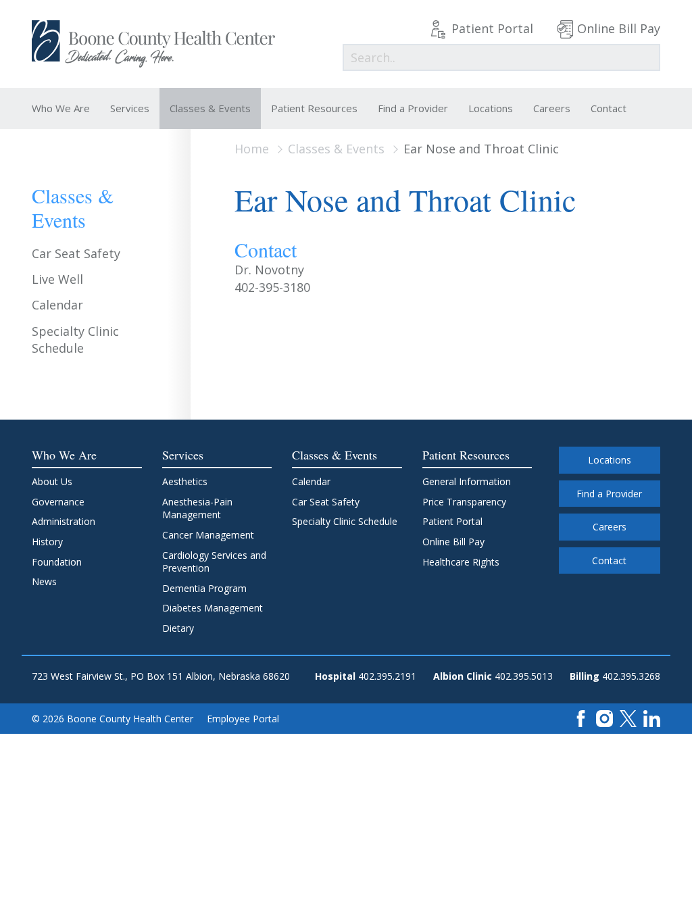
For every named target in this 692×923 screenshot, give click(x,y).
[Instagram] (604, 717)
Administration (63, 521)
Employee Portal (243, 718)
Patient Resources (314, 108)
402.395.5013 (524, 676)
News (44, 581)
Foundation (57, 561)
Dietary (178, 628)
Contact (608, 108)
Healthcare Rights (460, 561)
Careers (551, 108)
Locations (490, 108)
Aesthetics (184, 481)
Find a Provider (413, 108)
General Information (466, 481)
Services (129, 108)
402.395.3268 (631, 676)
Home (251, 149)
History (47, 541)
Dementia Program (204, 588)
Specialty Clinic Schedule (75, 339)
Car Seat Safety (76, 253)
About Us (52, 481)
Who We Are (61, 108)
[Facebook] (580, 717)
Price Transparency (464, 501)
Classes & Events (210, 108)
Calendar (57, 305)
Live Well (57, 279)
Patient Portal (492, 28)
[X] (628, 717)
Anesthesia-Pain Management (197, 508)
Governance (58, 501)
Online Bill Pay (618, 28)
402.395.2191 (387, 676)
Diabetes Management (212, 607)
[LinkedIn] (651, 717)
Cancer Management (208, 534)
